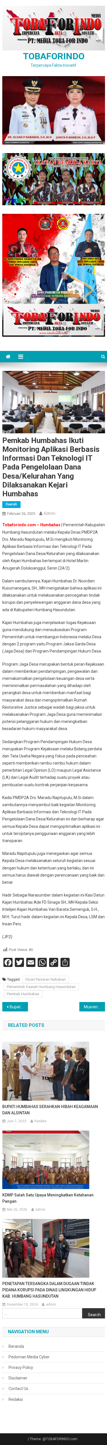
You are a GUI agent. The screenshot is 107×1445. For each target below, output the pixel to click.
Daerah (11, 504)
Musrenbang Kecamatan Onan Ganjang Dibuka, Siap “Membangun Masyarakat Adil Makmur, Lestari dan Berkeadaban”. (94, 1007)
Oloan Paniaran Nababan (45, 979)
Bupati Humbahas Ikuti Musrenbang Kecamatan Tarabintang (19, 1007)
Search (94, 1314)
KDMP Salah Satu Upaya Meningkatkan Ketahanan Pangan (48, 1198)
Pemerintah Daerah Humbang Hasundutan (41, 987)
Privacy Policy (21, 1367)
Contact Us (18, 1388)
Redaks (41, 1121)
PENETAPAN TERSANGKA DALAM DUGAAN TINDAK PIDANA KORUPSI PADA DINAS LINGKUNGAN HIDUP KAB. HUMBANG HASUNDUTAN (49, 1289)
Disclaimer (18, 1378)
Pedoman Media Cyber (29, 1357)
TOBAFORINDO (53, 56)
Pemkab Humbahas (23, 994)
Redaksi (16, 1399)
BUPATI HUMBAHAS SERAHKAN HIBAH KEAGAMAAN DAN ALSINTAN (50, 1109)
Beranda (16, 1346)
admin (49, 513)
